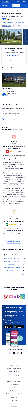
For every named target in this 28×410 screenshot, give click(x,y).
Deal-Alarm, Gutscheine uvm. (14, 368)
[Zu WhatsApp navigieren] (21, 353)
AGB (14, 387)
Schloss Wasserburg (9, 264)
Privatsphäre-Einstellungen (14, 381)
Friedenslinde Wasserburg (11, 270)
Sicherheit (14, 397)
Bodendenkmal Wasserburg (11, 261)
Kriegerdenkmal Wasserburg (11, 258)
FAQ (14, 362)
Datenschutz (14, 378)
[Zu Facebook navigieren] (6, 353)
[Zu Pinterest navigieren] (17, 353)
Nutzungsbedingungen (14, 375)
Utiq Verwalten (14, 384)
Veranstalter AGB (14, 371)
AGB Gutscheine (14, 390)
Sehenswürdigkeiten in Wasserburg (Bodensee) (14, 274)
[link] (22, 5)
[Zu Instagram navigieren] (10, 353)
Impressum (14, 400)
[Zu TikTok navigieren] (14, 353)
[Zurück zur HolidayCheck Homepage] (6, 6)
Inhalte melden (14, 365)
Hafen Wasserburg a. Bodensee (12, 267)
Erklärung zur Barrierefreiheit (14, 394)
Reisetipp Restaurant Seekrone (21, 10)
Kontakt (18, 1)
